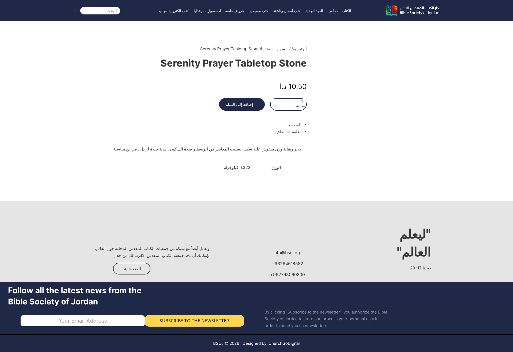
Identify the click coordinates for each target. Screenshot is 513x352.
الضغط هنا (131, 268)
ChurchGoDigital (284, 343)
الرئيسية (300, 48)
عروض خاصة (234, 11)
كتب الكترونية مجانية (173, 11)
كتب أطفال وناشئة (286, 11)
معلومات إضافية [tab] (287, 131)
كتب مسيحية (259, 11)
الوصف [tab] (295, 124)
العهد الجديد (314, 11)
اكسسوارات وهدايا (207, 11)
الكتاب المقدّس (339, 11)
